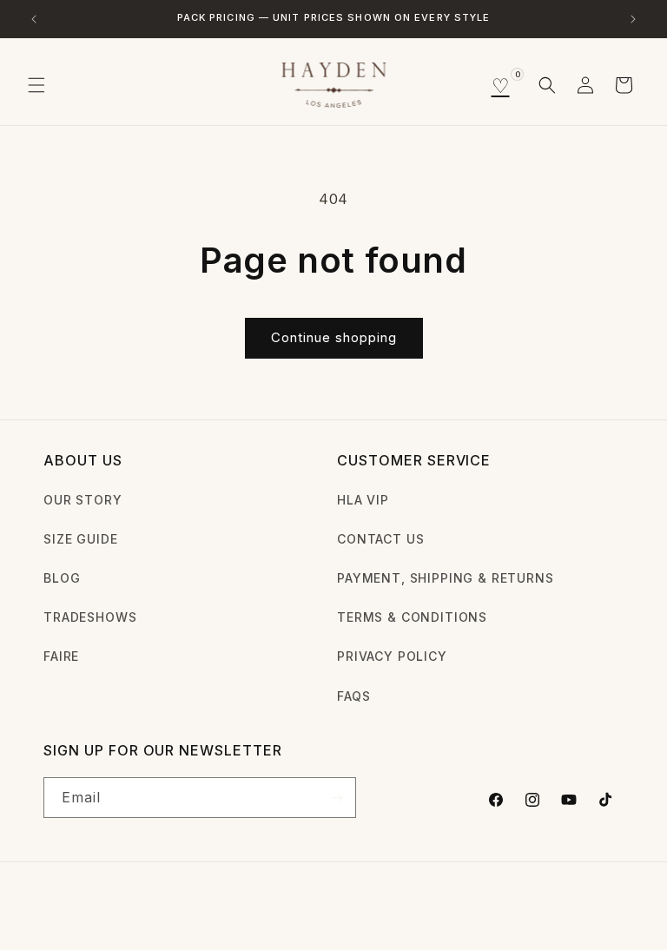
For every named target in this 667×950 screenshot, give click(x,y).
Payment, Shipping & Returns (445, 578)
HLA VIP (363, 499)
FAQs (353, 696)
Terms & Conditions (412, 617)
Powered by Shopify (194, 910)
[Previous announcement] (34, 19)
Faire (61, 656)
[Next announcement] (633, 19)
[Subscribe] (336, 797)
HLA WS (111, 910)
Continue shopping (334, 337)
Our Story (82, 499)
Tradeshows (89, 617)
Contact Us (380, 538)
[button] (36, 85)
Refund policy (313, 909)
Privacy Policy (392, 656)
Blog (61, 578)
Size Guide (80, 538)
